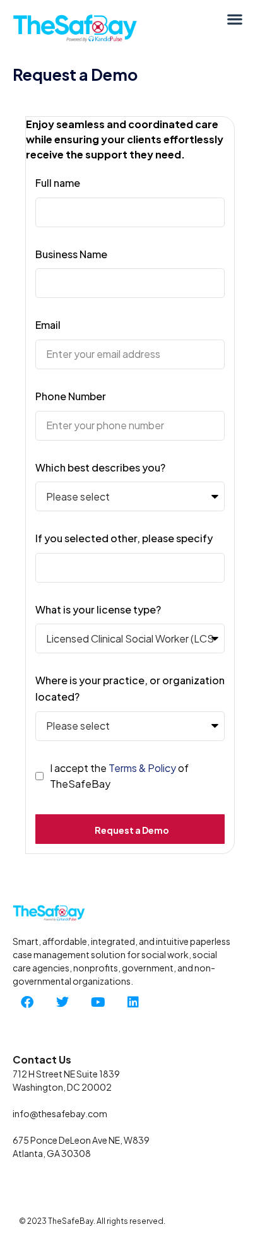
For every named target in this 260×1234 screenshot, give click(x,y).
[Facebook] (27, 1002)
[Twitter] (62, 1002)
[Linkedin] (133, 1002)
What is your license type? (98, 609)
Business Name (71, 254)
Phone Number (70, 396)
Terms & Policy (142, 767)
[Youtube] (97, 1002)
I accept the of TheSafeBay (119, 776)
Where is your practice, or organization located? (130, 688)
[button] (235, 18)
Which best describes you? (100, 467)
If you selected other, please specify (124, 538)
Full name (57, 182)
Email (48, 324)
